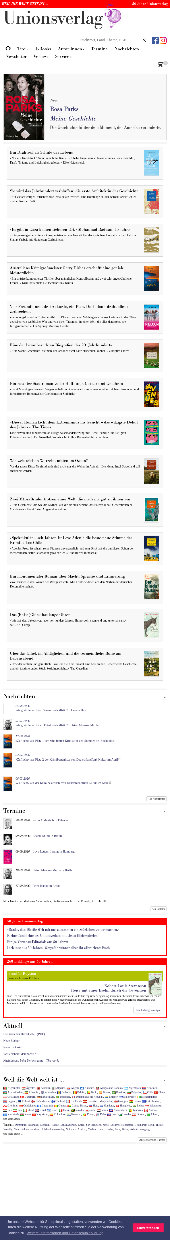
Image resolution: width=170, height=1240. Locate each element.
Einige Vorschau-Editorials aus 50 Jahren (37, 942)
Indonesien (155, 1105)
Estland (25, 1101)
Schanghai (33, 1124)
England (11, 1101)
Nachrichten (126, 49)
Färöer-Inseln (42, 1101)
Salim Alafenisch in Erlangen (51, 820)
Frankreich (76, 1101)
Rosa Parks (64, 109)
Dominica (64, 1096)
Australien (50, 1092)
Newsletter (16, 56)
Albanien (45, 1087)
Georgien (123, 1101)
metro (106, 1124)
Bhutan (106, 1092)
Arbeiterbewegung (140, 1129)
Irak (9, 1110)
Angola (74, 1087)
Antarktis (89, 1087)
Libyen (154, 1114)
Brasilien (121, 1092)
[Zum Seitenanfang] (164, 697)
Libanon (140, 1114)
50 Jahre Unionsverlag (52, 1129)
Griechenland (153, 1101)
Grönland (12, 1105)
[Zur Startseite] (8, 49)
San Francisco (93, 1124)
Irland (30, 1110)
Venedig (7, 1129)
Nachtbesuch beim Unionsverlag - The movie (31, 1060)
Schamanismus (68, 1124)
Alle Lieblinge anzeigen (148, 1010)
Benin (93, 1092)
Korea (81, 1124)
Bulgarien (136, 1092)
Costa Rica (13, 1096)
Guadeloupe (29, 1105)
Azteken (81, 1129)
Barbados (66, 1092)
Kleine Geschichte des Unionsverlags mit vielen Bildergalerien (52, 936)
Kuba (102, 1114)
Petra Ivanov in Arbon (46, 885)
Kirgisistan (42, 1114)
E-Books (43, 49)
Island (42, 1110)
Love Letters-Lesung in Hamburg (54, 851)
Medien (92, 1129)
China (161, 1092)
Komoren (76, 1114)
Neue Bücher (11, 1040)
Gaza (100, 1129)
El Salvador (129, 1096)
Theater (159, 1124)
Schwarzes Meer (30, 1129)
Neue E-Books (12, 1047)
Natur (17, 1129)
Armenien (151, 1087)
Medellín (45, 1124)
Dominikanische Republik (89, 1096)
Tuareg (55, 1124)
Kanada (152, 1110)
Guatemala (47, 1105)
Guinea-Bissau (79, 1105)
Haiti (95, 1105)
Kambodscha (120, 1110)
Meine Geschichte (73, 118)
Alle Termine (158, 908)
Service (62, 56)
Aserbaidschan (15, 1092)
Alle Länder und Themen (152, 1139)
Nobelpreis (127, 1124)
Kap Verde (13, 1114)
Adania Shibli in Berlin (47, 835)
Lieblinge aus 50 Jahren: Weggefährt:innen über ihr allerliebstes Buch (58, 948)
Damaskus (20, 1124)
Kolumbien (59, 1114)
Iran (19, 1110)
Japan (92, 1110)
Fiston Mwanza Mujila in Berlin (53, 870)
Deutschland (47, 1096)
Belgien (81, 1092)
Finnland (60, 1101)
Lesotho (126, 1114)
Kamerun (137, 1110)
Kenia (27, 1114)
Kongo (90, 1114)
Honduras (108, 1105)
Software (71, 1129)
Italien (66, 1110)
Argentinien (134, 1087)
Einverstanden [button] (148, 1228)
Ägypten (30, 1087)
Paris (117, 1129)
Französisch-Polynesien (99, 1101)
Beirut (125, 1129)
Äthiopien (33, 1092)
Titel (22, 49)
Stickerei (115, 1124)
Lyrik (151, 1124)
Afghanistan (13, 1087)
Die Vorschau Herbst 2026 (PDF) (24, 1034)
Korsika (109, 1129)
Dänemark (29, 1096)
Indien (140, 1105)
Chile (150, 1092)
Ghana (137, 1101)
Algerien (60, 1087)
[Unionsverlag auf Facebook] (155, 40)
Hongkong (125, 1105)
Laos (114, 1114)
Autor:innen (70, 49)
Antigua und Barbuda (111, 1087)
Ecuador (113, 1096)
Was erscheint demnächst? (19, 1054)
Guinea (62, 1105)
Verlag (39, 56)
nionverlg (55, 18)
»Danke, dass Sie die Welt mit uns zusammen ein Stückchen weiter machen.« (63, 930)
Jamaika (79, 1110)
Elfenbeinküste (149, 1096)
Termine (99, 49)
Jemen (104, 1110)
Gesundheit (141, 1124)
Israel (54, 1110)
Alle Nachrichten (156, 798)
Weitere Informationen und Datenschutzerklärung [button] (65, 1233)
